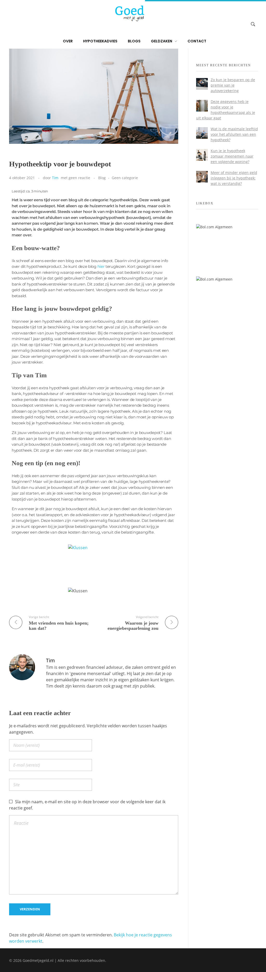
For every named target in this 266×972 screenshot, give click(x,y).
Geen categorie (125, 177)
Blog (102, 177)
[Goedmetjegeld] (129, 13)
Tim (55, 177)
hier (101, 266)
